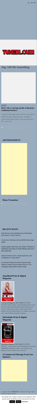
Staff (2, 121)
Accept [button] (12, 401)
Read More (24, 401)
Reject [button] (18, 401)
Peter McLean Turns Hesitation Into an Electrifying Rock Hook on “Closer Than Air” (16, 234)
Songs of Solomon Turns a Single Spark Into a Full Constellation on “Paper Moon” (16, 257)
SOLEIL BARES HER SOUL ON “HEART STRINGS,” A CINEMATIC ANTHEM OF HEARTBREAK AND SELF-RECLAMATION (18, 249)
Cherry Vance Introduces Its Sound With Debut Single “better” (17, 241)
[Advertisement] (18, 22)
